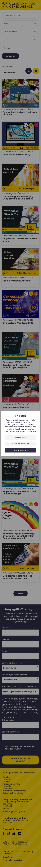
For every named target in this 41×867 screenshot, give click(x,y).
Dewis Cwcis (20, 437)
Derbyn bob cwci (21, 450)
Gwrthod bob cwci (20, 444)
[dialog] (20, 433)
